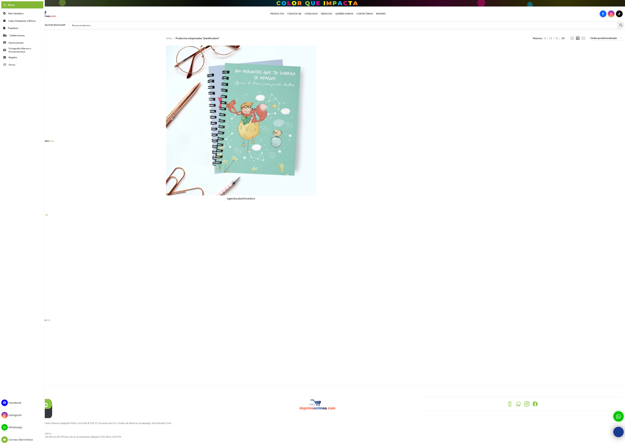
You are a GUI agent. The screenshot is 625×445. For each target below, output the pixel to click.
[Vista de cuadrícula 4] (583, 38)
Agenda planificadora (241, 198)
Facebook (14, 403)
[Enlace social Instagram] (611, 14)
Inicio (169, 38)
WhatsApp (15, 427)
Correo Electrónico (20, 440)
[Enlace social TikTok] (619, 14)
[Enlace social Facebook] (603, 14)
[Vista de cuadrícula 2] (572, 38)
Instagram (15, 415)
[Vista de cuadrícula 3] (577, 38)
